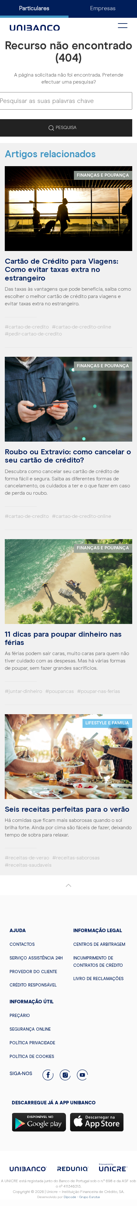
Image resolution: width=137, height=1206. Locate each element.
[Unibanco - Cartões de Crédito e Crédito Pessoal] (35, 24)
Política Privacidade (32, 1043)
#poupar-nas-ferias (98, 691)
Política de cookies (32, 1057)
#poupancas (59, 691)
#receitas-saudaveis (28, 865)
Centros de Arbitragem (99, 945)
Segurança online (30, 1029)
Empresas (103, 8)
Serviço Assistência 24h (36, 958)
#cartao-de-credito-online (81, 326)
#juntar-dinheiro (23, 691)
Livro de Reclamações (98, 979)
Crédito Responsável (33, 985)
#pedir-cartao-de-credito (33, 333)
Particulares (34, 8)
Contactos (22, 945)
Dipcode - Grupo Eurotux (82, 1197)
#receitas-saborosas (76, 857)
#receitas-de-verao (27, 857)
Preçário (20, 1016)
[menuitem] (37, 944)
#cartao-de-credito (27, 326)
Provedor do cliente (33, 972)
